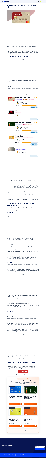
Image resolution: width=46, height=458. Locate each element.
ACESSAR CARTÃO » (34, 107)
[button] (38, 1)
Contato (26, 448)
